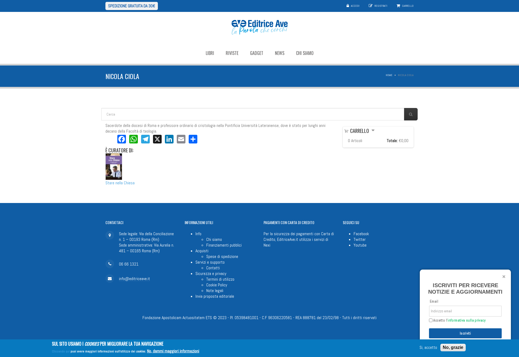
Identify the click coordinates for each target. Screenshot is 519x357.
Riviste (232, 53)
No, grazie (453, 347)
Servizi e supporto (210, 262)
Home (389, 75)
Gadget (256, 53)
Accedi (355, 6)
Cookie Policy (216, 285)
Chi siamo (305, 53)
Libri (210, 53)
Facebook (361, 234)
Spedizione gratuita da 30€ (131, 5)
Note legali (214, 290)
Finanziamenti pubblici (224, 245)
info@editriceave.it (134, 278)
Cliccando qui (61, 351)
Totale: (392, 140)
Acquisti (201, 251)
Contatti (213, 268)
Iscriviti (465, 333)
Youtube (360, 245)
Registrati (380, 6)
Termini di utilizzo (220, 279)
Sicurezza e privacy (210, 273)
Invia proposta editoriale (214, 296)
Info (198, 234)
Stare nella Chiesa (120, 183)
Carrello (408, 6)
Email (434, 301)
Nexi (267, 245)
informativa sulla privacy (466, 320)
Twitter (360, 239)
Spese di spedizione (222, 256)
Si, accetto (428, 348)
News (279, 53)
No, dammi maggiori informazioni (173, 351)
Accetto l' (458, 320)
